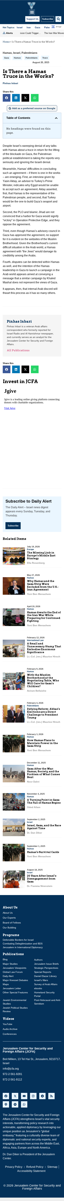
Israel (16, 52)
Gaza (6, 58)
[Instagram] (33, 1096)
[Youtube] (24, 1096)
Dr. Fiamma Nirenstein (39, 886)
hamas (17, 58)
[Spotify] (15, 1104)
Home (6, 42)
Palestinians (29, 52)
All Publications (18, 350)
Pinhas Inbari (10, 83)
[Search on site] (58, 19)
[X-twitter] (15, 1096)
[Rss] (51, 1096)
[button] (32, 12)
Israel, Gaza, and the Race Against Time (44, 827)
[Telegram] (42, 1096)
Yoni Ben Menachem (39, 594)
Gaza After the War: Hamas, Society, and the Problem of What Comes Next (43, 773)
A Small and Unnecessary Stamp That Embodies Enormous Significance (44, 647)
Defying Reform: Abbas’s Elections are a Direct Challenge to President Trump (43, 713)
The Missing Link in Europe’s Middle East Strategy (41, 555)
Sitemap (52, 1166)
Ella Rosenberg (36, 563)
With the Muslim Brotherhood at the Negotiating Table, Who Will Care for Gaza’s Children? (43, 681)
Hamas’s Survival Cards (43, 852)
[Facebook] (6, 1096)
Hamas (7, 52)
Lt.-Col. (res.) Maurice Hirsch (43, 656)
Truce (45, 58)
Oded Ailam (33, 807)
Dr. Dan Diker (34, 832)
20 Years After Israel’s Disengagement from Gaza (41, 878)
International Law (35, 640)
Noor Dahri (33, 781)
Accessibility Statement (31, 1171)
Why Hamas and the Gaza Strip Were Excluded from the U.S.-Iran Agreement (43, 585)
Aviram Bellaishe (36, 690)
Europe (30, 549)
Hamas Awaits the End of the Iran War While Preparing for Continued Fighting (44, 616)
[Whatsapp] (24, 1104)
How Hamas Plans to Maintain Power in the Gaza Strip (42, 743)
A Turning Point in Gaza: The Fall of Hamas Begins (44, 801)
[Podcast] (6, 1104)
